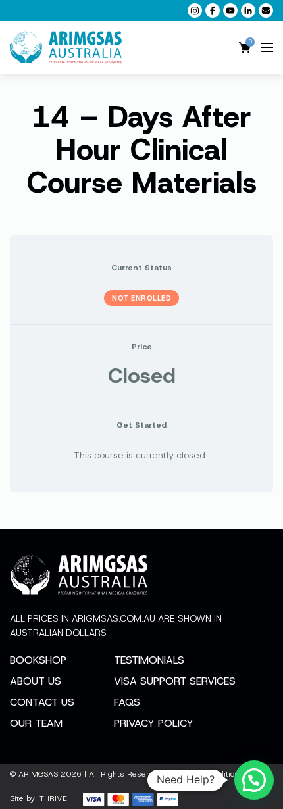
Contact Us (42, 702)
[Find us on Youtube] (230, 10)
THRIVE (53, 798)
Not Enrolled (141, 298)
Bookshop (38, 660)
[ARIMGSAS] (66, 47)
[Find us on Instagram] (195, 10)
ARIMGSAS (38, 774)
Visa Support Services (175, 681)
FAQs (127, 702)
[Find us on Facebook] (212, 10)
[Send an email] (266, 10)
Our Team (36, 723)
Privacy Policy (153, 723)
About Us (35, 681)
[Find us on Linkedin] (248, 10)
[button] (254, 780)
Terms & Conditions (207, 774)
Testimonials (149, 660)
